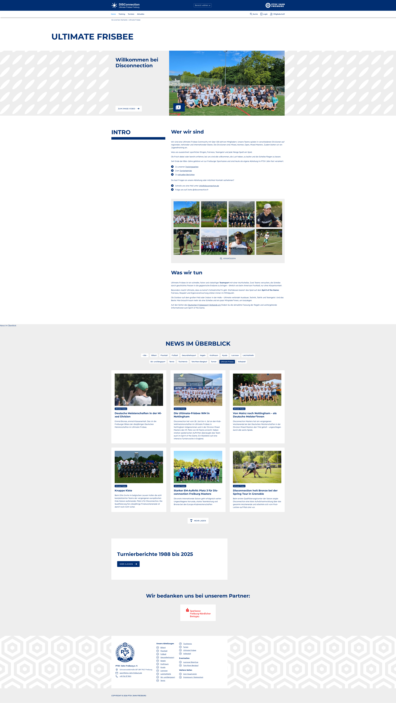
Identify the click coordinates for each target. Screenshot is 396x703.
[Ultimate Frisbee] (125, 5)
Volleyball (242, 362)
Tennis (171, 362)
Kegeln (203, 355)
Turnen (213, 362)
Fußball (175, 355)
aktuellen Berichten (186, 174)
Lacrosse (235, 355)
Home (113, 14)
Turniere (131, 14)
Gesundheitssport (189, 355)
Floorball (164, 355)
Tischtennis (182, 362)
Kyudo (224, 355)
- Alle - (144, 355)
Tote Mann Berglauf (199, 362)
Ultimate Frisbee (227, 362)
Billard (153, 355)
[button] (203, 5)
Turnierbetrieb (186, 171)
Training (122, 14)
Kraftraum (214, 355)
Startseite (124, 20)
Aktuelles (140, 14)
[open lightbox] (227, 83)
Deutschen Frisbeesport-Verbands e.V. (204, 305)
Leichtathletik (248, 355)
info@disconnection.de (209, 186)
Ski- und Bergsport (157, 362)
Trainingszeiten (191, 167)
